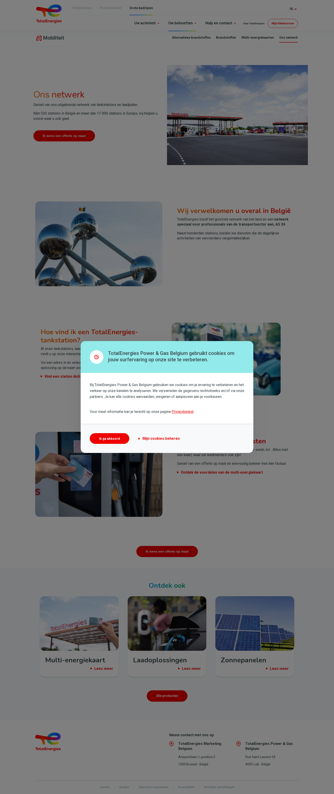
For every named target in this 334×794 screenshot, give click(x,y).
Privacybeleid (182, 412)
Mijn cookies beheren (161, 438)
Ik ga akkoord (109, 438)
